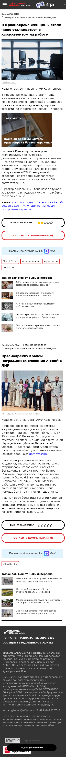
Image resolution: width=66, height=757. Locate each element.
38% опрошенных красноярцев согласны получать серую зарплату (38, 326)
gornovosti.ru (38, 454)
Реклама (26, 637)
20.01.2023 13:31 (10, 13)
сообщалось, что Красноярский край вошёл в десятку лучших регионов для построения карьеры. (32, 206)
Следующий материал (31, 748)
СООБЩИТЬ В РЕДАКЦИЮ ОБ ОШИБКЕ (28, 642)
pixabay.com (9, 82)
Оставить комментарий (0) (33, 235)
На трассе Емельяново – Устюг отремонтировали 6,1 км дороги (33, 590)
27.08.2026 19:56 (11, 344)
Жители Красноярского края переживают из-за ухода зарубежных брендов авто (38, 315)
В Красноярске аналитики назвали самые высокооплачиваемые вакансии (38, 283)
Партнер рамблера (32, 741)
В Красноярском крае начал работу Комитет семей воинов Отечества (35, 294)
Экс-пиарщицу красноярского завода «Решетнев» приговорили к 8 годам (36, 612)
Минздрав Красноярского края (21, 413)
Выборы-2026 (44, 637)
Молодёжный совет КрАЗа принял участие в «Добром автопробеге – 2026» (39, 601)
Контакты (10, 637)
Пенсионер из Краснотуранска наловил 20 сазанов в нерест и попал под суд (39, 579)
